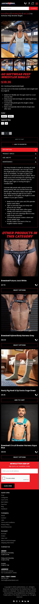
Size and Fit (7, 158)
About (3, 516)
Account (3, 534)
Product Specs (8, 154)
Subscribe (8, 486)
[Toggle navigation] (37, 3)
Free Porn (4, 505)
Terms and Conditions (8, 523)
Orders (3, 536)
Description (7, 149)
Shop (8, 14)
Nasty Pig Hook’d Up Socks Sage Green (18, 391)
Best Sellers (4, 502)
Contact (3, 518)
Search (34, 8)
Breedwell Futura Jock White (14, 281)
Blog (2, 507)
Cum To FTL (4, 500)
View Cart (4, 538)
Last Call (26, 14)
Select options (19, 290)
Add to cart (19, 139)
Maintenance (7, 162)
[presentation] (3, 64)
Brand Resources (6, 527)
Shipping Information (7, 543)
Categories (4, 498)
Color (3, 113)
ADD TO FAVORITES (20, 144)
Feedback (4, 509)
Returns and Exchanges (8, 541)
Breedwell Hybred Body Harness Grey (17, 336)
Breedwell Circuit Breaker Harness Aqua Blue (19, 446)
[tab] (19, 150)
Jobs (2, 520)
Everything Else (17, 14)
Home (3, 14)
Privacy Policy (5, 525)
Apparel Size (6, 120)
